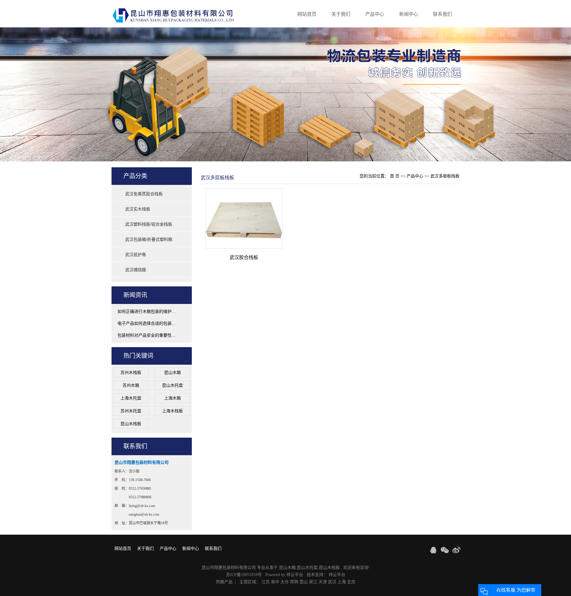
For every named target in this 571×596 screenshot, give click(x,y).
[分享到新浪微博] (456, 550)
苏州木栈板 (130, 372)
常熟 (294, 582)
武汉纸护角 (135, 254)
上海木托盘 (130, 398)
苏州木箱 (131, 385)
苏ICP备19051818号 (244, 574)
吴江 (313, 582)
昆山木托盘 (172, 385)
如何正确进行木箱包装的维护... (146, 311)
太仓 (284, 582)
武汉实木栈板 (137, 209)
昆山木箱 (172, 372)
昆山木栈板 (130, 423)
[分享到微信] (445, 550)
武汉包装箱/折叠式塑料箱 (148, 239)
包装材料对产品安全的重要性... (146, 335)
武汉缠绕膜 (135, 269)
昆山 (303, 582)
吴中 (275, 582)
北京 (351, 582)
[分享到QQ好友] (433, 550)
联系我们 (442, 14)
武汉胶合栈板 (244, 257)
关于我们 (340, 14)
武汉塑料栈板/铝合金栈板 (148, 224)
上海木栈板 (172, 410)
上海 (342, 582)
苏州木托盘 (130, 410)
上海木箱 (172, 398)
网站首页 (306, 14)
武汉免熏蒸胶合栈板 (144, 193)
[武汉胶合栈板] (244, 218)
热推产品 (224, 582)
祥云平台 (294, 574)
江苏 (265, 582)
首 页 (394, 176)
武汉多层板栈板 (444, 176)
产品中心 (374, 14)
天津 (323, 582)
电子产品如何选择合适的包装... (146, 323)
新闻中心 (408, 14)
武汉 (332, 582)
